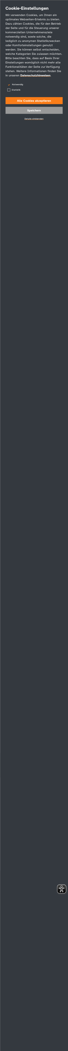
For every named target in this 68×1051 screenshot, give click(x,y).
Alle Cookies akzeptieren (34, 100)
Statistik (16, 90)
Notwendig (17, 84)
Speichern (34, 110)
